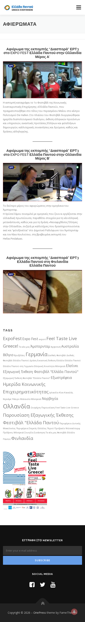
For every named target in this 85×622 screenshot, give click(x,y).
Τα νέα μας (51, 432)
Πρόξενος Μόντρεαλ (13, 432)
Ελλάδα (60, 360)
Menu (78, 7)
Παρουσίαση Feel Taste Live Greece (60, 407)
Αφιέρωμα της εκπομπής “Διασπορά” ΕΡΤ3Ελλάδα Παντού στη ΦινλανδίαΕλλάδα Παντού (42, 261)
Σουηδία (29, 432)
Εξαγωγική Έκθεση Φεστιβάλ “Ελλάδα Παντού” (26, 378)
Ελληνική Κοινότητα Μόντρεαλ (49, 366)
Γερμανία (36, 354)
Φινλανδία (22, 438)
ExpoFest (12, 338)
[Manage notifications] (74, 612)
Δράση (33, 360)
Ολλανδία (16, 406)
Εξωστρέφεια (61, 377)
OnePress (39, 612)
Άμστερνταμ (40, 346)
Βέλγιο (8, 354)
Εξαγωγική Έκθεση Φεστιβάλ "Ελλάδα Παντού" (40, 371)
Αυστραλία (70, 346)
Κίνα (61, 392)
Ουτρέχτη (36, 407)
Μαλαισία (25, 399)
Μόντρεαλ (36, 399)
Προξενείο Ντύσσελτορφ (67, 428)
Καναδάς (68, 392)
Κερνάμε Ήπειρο (11, 399)
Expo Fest (30, 338)
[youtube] (53, 584)
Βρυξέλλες (19, 355)
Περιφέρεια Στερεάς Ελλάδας (31, 428)
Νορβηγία (50, 398)
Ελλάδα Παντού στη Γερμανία (18, 366)
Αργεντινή (56, 346)
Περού (50, 428)
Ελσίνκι (72, 365)
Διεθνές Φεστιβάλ (57, 355)
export (42, 339)
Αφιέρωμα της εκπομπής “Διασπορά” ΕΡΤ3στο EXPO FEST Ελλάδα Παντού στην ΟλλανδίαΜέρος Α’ (42, 53)
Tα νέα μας (24, 346)
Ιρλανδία (53, 392)
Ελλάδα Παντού (73, 360)
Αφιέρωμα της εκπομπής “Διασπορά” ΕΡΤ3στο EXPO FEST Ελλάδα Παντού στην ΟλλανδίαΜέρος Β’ (42, 154)
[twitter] (42, 584)
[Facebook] (32, 584)
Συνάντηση (39, 432)
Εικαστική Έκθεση (46, 360)
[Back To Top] (43, 603)
